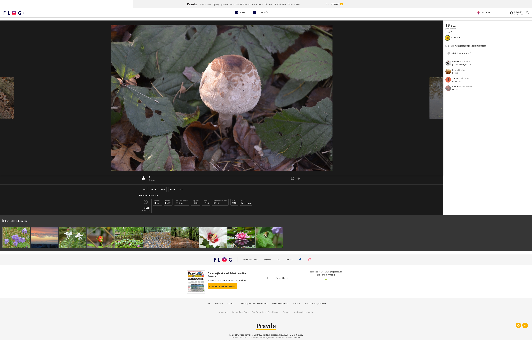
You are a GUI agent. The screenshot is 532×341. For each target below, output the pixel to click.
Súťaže (296, 303)
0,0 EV (220, 202)
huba (163, 189)
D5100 (168, 202)
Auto (232, 4)
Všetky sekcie (332, 4)
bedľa (153, 189)
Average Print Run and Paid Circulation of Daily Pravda (255, 312)
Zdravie (246, 4)
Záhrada (268, 4)
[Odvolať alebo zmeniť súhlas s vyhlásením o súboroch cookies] (518, 325)
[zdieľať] (298, 178)
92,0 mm (182, 202)
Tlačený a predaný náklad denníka (253, 303)
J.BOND (455, 78)
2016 (143, 189)
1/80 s (195, 202)
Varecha (259, 4)
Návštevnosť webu (280, 303)
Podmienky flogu (250, 259)
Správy (216, 4)
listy (181, 189)
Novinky (267, 259)
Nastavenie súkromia (303, 312)
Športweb (224, 4)
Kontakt (289, 259)
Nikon (157, 202)
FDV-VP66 (456, 86)
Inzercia (230, 303)
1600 (234, 202)
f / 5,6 (206, 202)
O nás (208, 303)
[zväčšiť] (292, 178)
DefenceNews (294, 4)
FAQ (278, 259)
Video (284, 4)
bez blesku (246, 202)
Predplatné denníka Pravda (222, 286)
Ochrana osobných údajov (315, 303)
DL (453, 70)
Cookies (286, 312)
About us (223, 312)
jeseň (172, 189)
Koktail (239, 4)
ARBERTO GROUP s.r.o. (292, 334)
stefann (455, 61)
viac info (297, 337)
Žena (253, 4)
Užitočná (277, 4)
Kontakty (219, 303)
